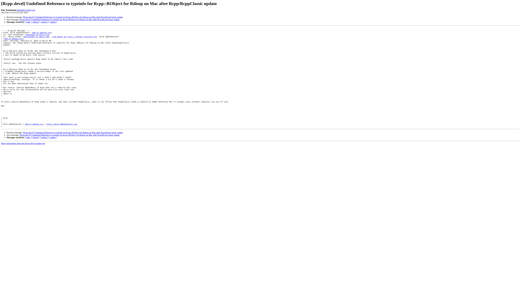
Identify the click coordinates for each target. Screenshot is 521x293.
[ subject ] (44, 22)
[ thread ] (36, 22)
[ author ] (53, 22)
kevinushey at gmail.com (36, 37)
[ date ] (28, 22)
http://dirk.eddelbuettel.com (62, 124)
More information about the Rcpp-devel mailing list (23, 143)
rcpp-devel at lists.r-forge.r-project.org (74, 37)
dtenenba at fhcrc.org (26, 10)
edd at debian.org (42, 33)
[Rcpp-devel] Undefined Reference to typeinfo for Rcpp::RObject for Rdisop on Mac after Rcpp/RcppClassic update (73, 17)
